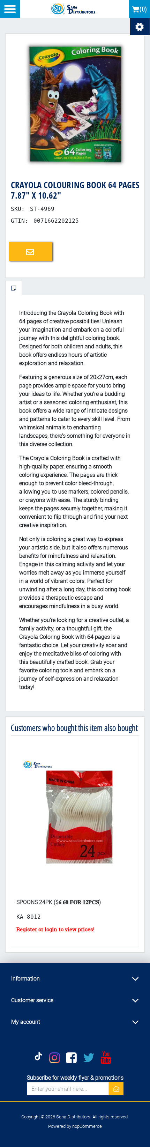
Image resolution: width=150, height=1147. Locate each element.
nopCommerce (87, 1126)
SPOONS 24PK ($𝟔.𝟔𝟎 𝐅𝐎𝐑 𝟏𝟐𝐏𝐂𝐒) (58, 902)
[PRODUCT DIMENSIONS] (75, 814)
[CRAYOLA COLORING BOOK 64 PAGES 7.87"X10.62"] (75, 102)
